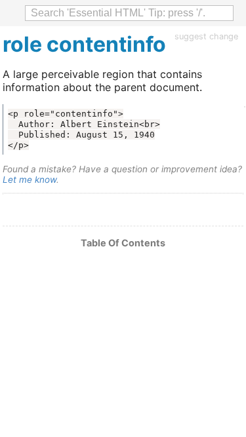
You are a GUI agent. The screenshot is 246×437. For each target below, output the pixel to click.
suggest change (206, 36)
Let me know (29, 179)
